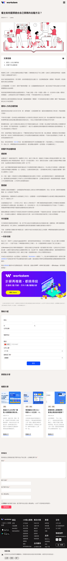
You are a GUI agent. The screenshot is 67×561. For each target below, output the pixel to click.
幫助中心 (47, 539)
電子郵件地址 (5, 487)
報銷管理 (25, 536)
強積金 (25, 541)
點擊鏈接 (6, 265)
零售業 (36, 531)
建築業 (36, 533)
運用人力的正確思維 (12, 62)
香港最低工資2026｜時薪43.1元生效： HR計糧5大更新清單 (33, 411)
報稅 (24, 544)
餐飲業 (36, 528)
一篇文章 (15, 142)
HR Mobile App (27, 546)
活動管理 (36, 536)
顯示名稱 (4, 480)
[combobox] (7, 344)
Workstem (32, 256)
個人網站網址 (5, 494)
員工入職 (25, 526)
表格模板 (47, 541)
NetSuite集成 (15, 531)
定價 (13, 523)
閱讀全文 (6, 434)
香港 (61, 545)
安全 (46, 544)
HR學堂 (47, 523)
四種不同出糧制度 (11, 65)
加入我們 (58, 528)
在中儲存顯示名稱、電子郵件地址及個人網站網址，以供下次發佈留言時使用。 (26, 503)
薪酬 (5, 406)
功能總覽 (14, 526)
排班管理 (25, 528)
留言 (3, 461)
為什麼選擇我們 (60, 526)
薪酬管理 (25, 539)
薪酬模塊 (3, 259)
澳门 (16, 558)
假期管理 (25, 533)
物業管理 (36, 539)
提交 (33, 363)
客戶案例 (47, 528)
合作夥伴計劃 (37, 547)
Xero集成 (14, 528)
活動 (46, 531)
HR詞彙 (47, 526)
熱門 (27, 406)
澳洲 (11, 558)
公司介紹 (58, 523)
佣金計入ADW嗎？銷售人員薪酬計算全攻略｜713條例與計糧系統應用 (11, 411)
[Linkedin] (60, 539)
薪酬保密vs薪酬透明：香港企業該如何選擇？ (56, 411)
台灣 (6, 558)
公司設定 (25, 523)
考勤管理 (25, 531)
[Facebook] (57, 539)
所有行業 (36, 523)
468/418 (36, 526)
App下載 (47, 547)
